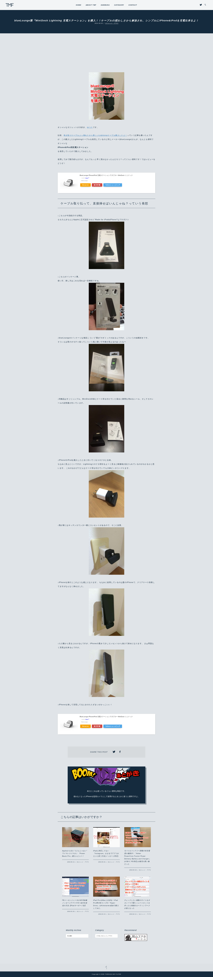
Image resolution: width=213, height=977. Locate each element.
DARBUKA (105, 5)
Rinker (86, 178)
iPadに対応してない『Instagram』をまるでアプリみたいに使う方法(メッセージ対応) (106, 853)
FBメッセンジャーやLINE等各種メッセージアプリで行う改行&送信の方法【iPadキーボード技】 (74, 902)
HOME (78, 5)
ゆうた (90, 127)
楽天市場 (97, 185)
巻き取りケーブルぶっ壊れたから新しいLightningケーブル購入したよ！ (95, 135)
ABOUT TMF (91, 5)
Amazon (85, 185)
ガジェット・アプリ (111, 23)
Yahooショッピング (112, 185)
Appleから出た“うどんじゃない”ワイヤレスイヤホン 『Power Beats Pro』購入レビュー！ (74, 853)
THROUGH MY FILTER (10, 5)
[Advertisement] (106, 55)
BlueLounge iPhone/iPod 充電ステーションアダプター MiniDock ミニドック (106, 175)
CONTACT (132, 5)
